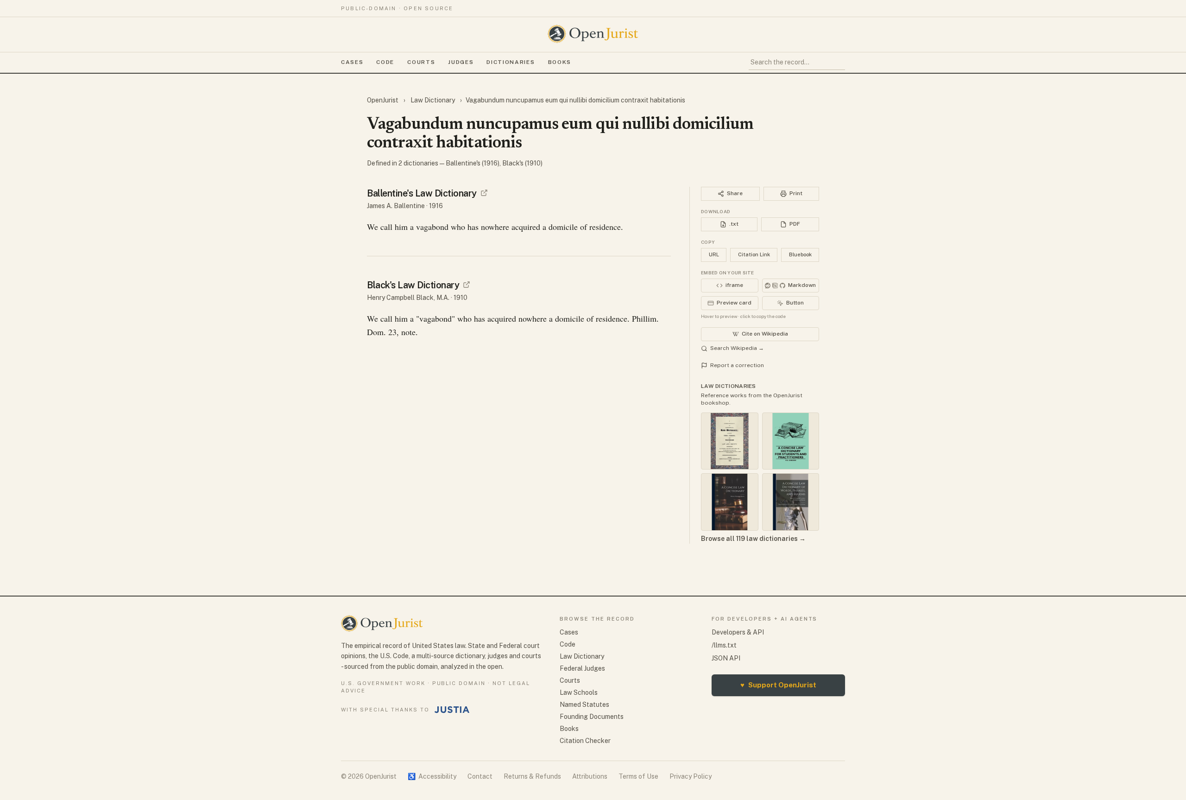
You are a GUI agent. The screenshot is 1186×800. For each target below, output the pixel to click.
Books (559, 62)
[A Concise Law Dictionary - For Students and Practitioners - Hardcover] (791, 441)
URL (714, 254)
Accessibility (432, 776)
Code (385, 62)
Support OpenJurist (778, 685)
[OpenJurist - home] (593, 34)
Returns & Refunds (532, 776)
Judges (460, 62)
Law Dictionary (432, 100)
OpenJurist (383, 100)
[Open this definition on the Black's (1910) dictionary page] (466, 284)
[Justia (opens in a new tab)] (452, 709)
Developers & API (738, 632)
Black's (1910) (522, 163)
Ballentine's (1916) (472, 163)
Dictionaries (510, 62)
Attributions (589, 776)
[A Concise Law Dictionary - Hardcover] (729, 502)
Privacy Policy (690, 776)
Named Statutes (584, 704)
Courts (421, 62)
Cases (352, 62)
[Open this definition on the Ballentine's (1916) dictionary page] (484, 193)
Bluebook (800, 254)
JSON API (726, 658)
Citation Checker (585, 740)
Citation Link (754, 254)
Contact (479, 776)
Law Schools (579, 692)
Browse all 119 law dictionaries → (753, 538)
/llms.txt (724, 645)
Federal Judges (582, 668)
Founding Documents (592, 716)
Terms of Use (638, 776)
